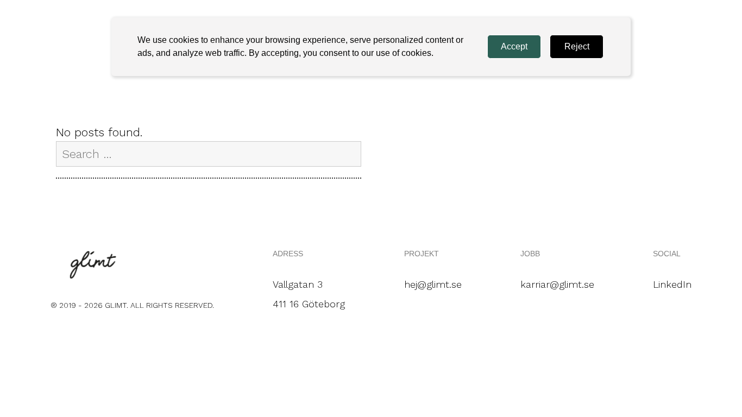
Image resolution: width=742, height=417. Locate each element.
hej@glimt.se (433, 284)
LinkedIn (672, 284)
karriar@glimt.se (557, 284)
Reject (576, 46)
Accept (514, 46)
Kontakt (654, 56)
